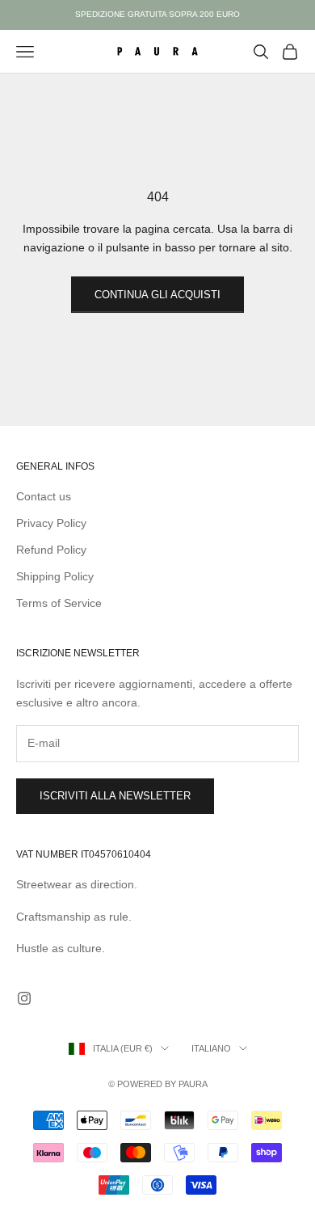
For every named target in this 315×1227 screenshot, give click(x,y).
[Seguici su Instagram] (24, 998)
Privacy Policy (51, 523)
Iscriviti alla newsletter (115, 796)
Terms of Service (59, 603)
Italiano (211, 1048)
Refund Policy (51, 549)
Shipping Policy (55, 576)
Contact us (43, 496)
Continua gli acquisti (157, 295)
